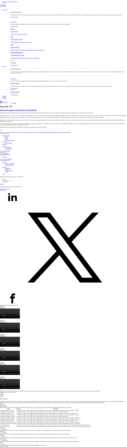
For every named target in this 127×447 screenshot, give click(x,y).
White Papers (8, 168)
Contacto (4, 98)
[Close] (2, 306)
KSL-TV (38, 132)
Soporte (4, 97)
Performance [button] (2, 431)
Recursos (4, 167)
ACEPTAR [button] (13, 392)
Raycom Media (67, 132)
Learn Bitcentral (8, 148)
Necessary (4, 405)
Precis (6, 139)
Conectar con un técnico (5, 188)
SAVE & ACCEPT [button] (4, 446)
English (4, 2)
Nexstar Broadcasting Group (57, 132)
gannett (26, 132)
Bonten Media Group (16, 132)
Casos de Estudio (9, 170)
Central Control (8, 143)
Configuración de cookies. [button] (5, 392)
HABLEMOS (14, 22)
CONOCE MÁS (14, 17)
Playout (4, 66)
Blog (4, 174)
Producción (5, 9)
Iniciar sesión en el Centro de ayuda (10, 1)
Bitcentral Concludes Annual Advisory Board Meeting (18, 110)
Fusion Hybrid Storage (10, 140)
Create (6, 137)
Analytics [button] (2, 435)
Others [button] (1, 442)
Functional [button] (2, 427)
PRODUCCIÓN (6, 135)
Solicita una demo (3, 101)
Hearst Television (31, 132)
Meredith (49, 132)
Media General (43, 132)
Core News (6, 132)
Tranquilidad (8, 147)
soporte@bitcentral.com (5, 154)
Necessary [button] (2, 403)
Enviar (2, 184)
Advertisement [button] (3, 439)
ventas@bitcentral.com (5, 160)
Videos (6, 172)
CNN (23, 132)
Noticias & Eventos (9, 164)
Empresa (4, 162)
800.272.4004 (7, 151)
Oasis (6, 138)
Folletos (7, 169)
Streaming (5, 96)
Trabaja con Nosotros (9, 163)
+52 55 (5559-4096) (4, 153)
